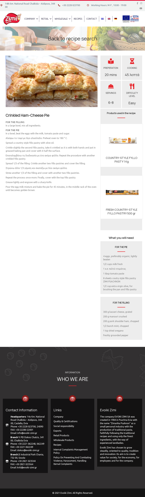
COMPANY (29, 19)
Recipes (57, 444)
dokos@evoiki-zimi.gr (28, 450)
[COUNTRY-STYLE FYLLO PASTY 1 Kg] (122, 138)
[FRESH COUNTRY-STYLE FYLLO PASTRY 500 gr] (122, 190)
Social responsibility (64, 426)
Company (58, 416)
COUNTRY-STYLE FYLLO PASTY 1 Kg (121, 159)
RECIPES (78, 19)
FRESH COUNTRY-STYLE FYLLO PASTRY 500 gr (121, 211)
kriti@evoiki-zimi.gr (27, 467)
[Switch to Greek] (102, 19)
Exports (57, 430)
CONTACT (91, 19)
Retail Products (61, 435)
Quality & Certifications (65, 421)
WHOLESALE (61, 19)
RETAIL (45, 19)
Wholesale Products (64, 440)
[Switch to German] (115, 19)
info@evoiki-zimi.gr (27, 433)
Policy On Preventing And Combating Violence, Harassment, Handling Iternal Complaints (72, 460)
